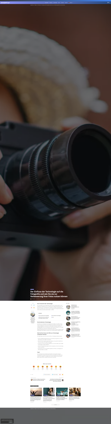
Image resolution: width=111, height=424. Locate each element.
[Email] (34, 308)
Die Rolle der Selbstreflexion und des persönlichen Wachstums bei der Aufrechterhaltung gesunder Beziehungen (35, 399)
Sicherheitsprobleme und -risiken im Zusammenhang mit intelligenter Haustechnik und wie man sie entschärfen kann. (75, 329)
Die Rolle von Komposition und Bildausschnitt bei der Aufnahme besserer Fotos (74, 398)
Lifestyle (32, 289)
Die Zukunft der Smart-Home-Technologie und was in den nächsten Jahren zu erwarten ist (76, 335)
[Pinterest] (31, 308)
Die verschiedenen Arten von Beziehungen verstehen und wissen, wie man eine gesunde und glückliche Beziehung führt (49, 399)
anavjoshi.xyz (5, 2)
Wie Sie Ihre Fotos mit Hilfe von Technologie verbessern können (43, 318)
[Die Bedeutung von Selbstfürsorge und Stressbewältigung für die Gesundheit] (68, 307)
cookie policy (10, 420)
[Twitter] (34, 305)
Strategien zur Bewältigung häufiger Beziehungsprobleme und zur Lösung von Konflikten (75, 312)
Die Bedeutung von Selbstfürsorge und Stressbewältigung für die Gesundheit (75, 306)
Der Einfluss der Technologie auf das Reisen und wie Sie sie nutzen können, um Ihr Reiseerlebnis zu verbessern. (32, 320)
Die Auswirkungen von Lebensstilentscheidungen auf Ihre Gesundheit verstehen (75, 317)
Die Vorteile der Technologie (56, 315)
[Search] (109, 2)
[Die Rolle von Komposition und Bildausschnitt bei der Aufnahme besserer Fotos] (75, 392)
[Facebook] (31, 305)
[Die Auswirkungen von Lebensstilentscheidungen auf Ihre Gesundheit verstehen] (68, 318)
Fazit (53, 317)
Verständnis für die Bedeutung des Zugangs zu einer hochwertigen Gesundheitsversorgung (75, 323)
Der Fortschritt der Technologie (44, 315)
